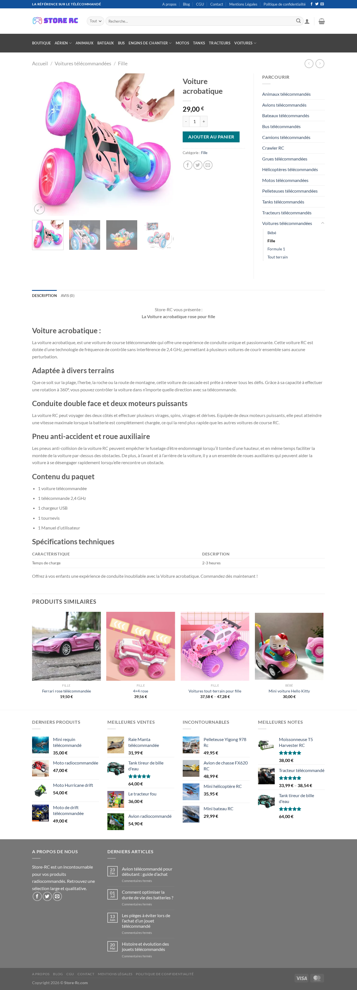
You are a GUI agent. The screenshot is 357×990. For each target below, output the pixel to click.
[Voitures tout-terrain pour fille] (214, 646)
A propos (169, 4)
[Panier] (322, 21)
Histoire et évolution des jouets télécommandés (145, 946)
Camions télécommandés (286, 137)
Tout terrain (277, 257)
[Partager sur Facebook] (187, 165)
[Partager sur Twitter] (197, 165)
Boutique (41, 43)
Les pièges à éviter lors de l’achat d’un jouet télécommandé (146, 921)
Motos (182, 43)
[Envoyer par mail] (208, 165)
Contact (216, 4)
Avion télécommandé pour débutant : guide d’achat (147, 871)
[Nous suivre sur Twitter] (317, 4)
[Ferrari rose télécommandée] (66, 646)
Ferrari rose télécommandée (66, 691)
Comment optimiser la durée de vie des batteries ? (147, 894)
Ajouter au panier (211, 136)
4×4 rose (140, 691)
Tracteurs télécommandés (287, 212)
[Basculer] (322, 223)
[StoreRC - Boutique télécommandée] (55, 21)
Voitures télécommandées (83, 63)
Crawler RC (273, 147)
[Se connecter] (307, 21)
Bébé (271, 232)
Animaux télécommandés (286, 94)
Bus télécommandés (281, 126)
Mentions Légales (243, 4)
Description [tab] (44, 295)
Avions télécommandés (284, 104)
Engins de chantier (148, 43)
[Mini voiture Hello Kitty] (289, 646)
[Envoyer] (298, 21)
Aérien (61, 43)
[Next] (165, 144)
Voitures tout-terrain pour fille (215, 691)
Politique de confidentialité (285, 4)
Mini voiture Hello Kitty (289, 691)
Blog (186, 4)
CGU (200, 4)
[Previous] (42, 144)
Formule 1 (276, 248)
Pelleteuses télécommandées (290, 190)
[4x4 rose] (140, 646)
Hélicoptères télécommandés (290, 169)
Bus (121, 43)
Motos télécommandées (285, 180)
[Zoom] (39, 208)
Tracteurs (219, 43)
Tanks (199, 43)
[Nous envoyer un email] (322, 4)
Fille (122, 63)
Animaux (84, 43)
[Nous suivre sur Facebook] (311, 4)
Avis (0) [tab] (67, 295)
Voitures (243, 43)
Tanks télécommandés (283, 201)
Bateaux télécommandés (285, 115)
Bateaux (105, 43)
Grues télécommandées (284, 158)
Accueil (40, 63)
